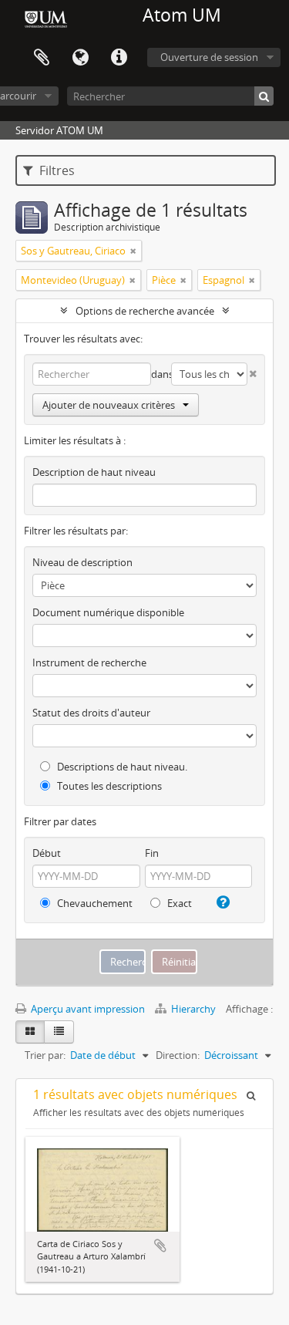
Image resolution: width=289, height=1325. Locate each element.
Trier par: (45, 1055)
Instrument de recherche (89, 662)
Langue (80, 58)
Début (46, 853)
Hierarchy (193, 1009)
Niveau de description (82, 562)
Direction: (178, 1055)
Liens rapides (118, 58)
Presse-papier (41, 58)
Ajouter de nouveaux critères (108, 405)
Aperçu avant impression (87, 1009)
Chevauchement (94, 903)
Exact (178, 903)
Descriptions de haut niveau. (121, 767)
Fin (152, 853)
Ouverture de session (209, 57)
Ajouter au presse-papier (160, 1245)
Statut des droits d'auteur (91, 713)
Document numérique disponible (108, 612)
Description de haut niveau (94, 472)
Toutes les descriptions (108, 786)
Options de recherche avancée (145, 311)
